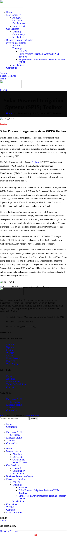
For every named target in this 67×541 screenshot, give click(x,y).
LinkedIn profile (14, 404)
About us (17, 17)
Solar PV (23, 51)
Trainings (17, 48)
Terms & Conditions (16, 384)
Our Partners (18, 23)
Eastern (10, 355)
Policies (10, 376)
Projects (16, 45)
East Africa (11, 361)
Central (9, 350)
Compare (10, 509)
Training (16, 31)
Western (10, 352)
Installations (18, 37)
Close (3, 520)
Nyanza (10, 347)
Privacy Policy (13, 381)
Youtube (10, 407)
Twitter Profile (13, 402)
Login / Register (14, 512)
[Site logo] (11, 7)
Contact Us (11, 387)
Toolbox (36, 162)
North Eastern (13, 358)
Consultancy (18, 34)
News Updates (19, 26)
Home (9, 113)
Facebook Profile (14, 399)
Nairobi (10, 344)
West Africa (12, 364)
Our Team (17, 20)
